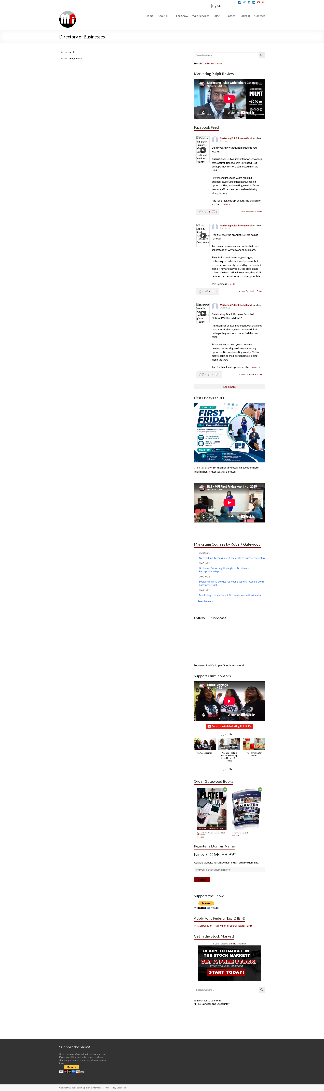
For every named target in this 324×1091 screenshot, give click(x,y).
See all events (205, 601)
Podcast (244, 16)
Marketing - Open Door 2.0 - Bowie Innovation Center (230, 595)
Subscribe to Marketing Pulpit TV (231, 726)
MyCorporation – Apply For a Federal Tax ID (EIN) (223, 925)
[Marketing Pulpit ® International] (67, 12)
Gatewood (121, 1087)
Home (149, 16)
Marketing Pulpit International (236, 138)
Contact (259, 16)
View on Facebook (246, 211)
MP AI (217, 16)
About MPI (164, 16)
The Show (182, 16)
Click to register (203, 467)
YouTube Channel (212, 63)
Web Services (200, 16)
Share (259, 211)
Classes (230, 16)
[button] (232, 734)
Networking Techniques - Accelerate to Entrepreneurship (232, 557)
